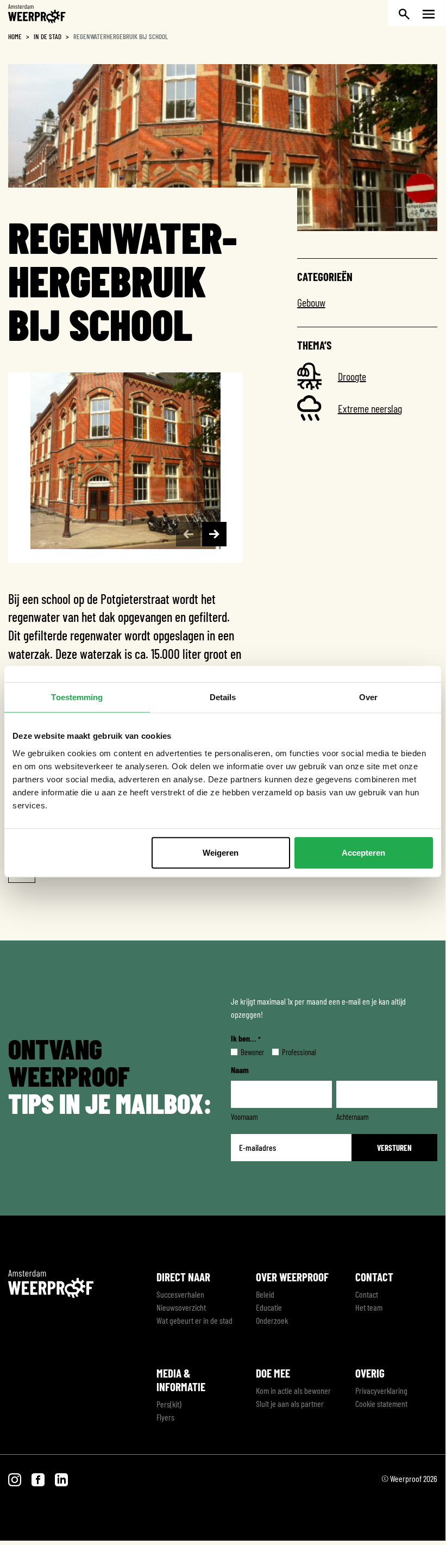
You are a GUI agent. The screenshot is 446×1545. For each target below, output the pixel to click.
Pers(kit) (168, 1404)
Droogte (352, 376)
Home (15, 36)
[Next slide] (214, 534)
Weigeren (220, 852)
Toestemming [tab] (77, 697)
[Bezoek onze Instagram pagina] (15, 1478)
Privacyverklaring (381, 1390)
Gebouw (311, 302)
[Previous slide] (188, 534)
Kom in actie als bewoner (293, 1390)
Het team (368, 1307)
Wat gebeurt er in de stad (194, 1320)
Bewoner (244, 1052)
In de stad (47, 36)
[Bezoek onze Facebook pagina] (39, 1478)
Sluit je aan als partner (290, 1403)
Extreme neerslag (370, 408)
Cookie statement (381, 1403)
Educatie (269, 1307)
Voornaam (244, 1117)
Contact (366, 1294)
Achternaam (352, 1117)
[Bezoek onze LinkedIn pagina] (61, 1478)
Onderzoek (272, 1320)
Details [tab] (223, 697)
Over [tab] (368, 697)
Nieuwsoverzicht (181, 1307)
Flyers (165, 1417)
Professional (290, 1052)
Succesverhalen (180, 1294)
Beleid (265, 1294)
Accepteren (363, 852)
